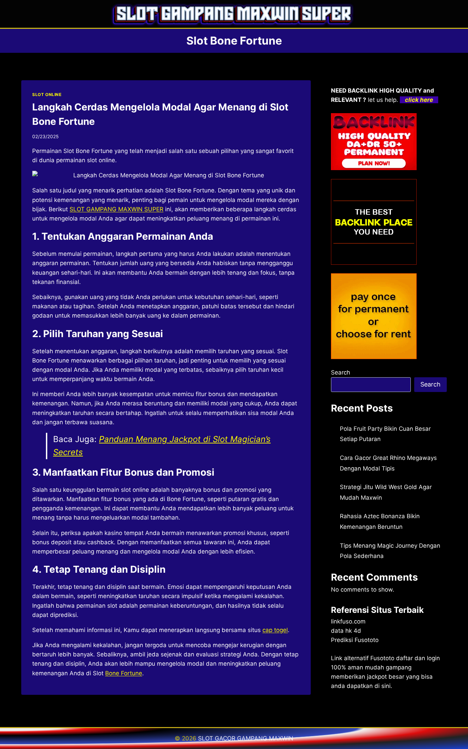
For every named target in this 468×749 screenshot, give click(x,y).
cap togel (275, 630)
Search (340, 372)
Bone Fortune (123, 673)
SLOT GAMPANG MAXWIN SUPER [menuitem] (116, 209)
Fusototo (382, 658)
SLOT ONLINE (47, 94)
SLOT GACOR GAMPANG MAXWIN (245, 738)
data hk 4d (346, 630)
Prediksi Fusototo (355, 640)
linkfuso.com (348, 621)
